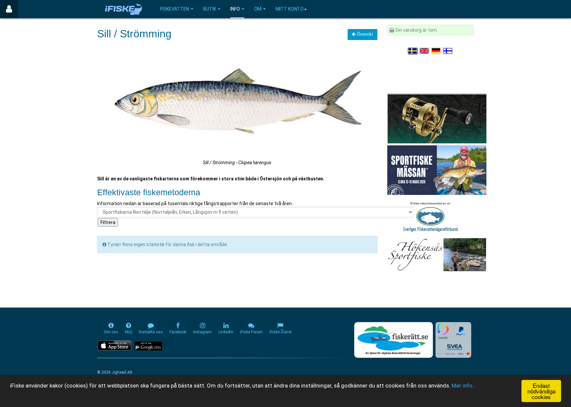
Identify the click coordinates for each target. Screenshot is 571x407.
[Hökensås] (436, 254)
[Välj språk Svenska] (413, 51)
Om (257, 9)
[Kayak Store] (436, 118)
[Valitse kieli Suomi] (448, 51)
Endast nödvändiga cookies (541, 391)
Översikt (364, 34)
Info (235, 9)
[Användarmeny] (9, 9)
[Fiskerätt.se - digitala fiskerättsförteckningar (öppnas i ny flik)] (393, 340)
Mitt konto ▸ (291, 9)
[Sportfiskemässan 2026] (436, 169)
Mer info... (464, 385)
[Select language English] (425, 51)
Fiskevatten (174, 9)
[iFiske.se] (123, 9)
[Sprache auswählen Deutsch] (436, 51)
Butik (209, 9)
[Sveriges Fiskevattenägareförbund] (430, 216)
